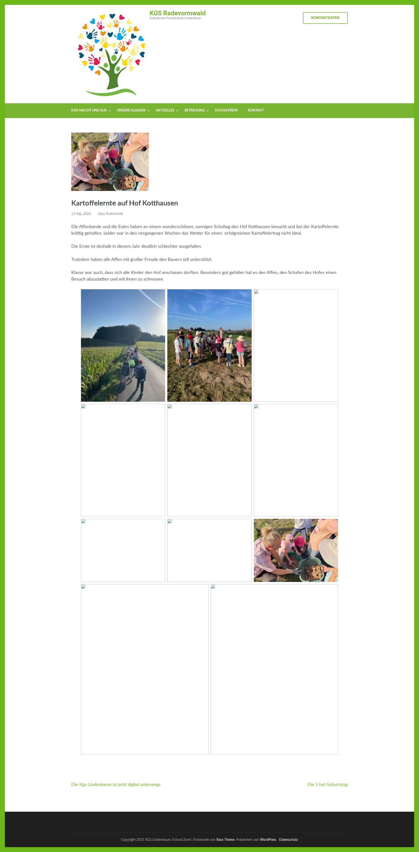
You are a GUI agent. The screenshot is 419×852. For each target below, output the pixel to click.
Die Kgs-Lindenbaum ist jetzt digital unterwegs (116, 785)
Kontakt (256, 110)
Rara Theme (225, 840)
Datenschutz (288, 840)
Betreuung (195, 110)
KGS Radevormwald (178, 13)
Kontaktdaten (325, 18)
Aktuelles (165, 110)
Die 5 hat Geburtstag (327, 785)
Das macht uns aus (89, 110)
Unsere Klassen (131, 110)
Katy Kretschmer (110, 214)
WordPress (268, 840)
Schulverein (226, 110)
